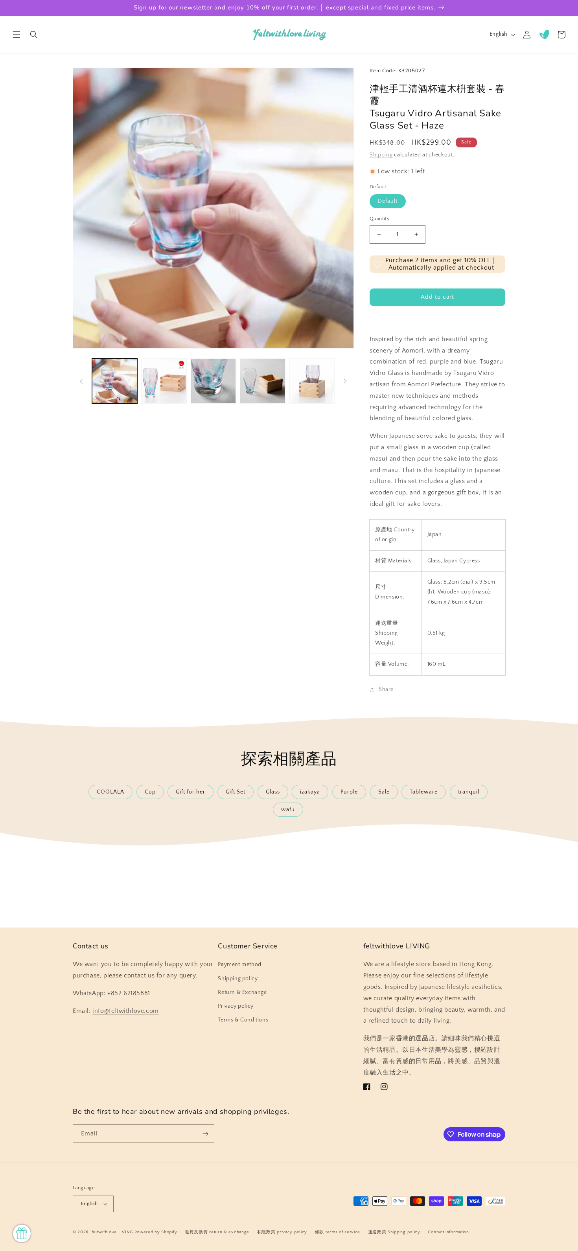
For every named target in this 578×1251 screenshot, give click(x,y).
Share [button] (386, 689)
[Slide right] (345, 381)
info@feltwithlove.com (125, 1010)
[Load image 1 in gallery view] (114, 381)
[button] (16, 34)
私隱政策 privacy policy (282, 1232)
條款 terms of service (337, 1232)
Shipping (381, 155)
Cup (150, 792)
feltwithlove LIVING (112, 1232)
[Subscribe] (205, 1133)
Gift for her (190, 792)
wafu (288, 809)
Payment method (239, 964)
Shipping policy (238, 978)
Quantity (380, 218)
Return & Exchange (242, 992)
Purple (349, 792)
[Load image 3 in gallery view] (213, 381)
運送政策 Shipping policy (394, 1232)
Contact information (448, 1232)
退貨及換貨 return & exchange (217, 1232)
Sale (384, 792)
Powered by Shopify (155, 1232)
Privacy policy (235, 1006)
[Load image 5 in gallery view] (312, 381)
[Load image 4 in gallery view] (262, 381)
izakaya (310, 792)
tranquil (468, 792)
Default (388, 201)
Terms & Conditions (243, 1020)
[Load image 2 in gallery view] (163, 381)
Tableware (424, 792)
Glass (273, 792)
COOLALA (110, 792)
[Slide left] (81, 381)
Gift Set (235, 792)
